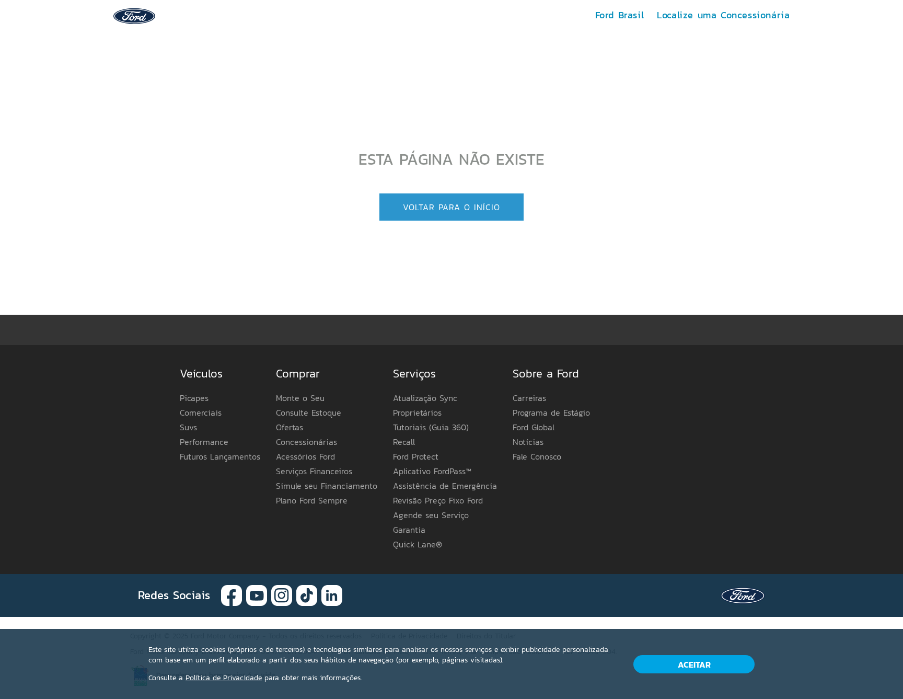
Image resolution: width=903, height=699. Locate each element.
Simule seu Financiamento (326, 485)
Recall (404, 442)
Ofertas (289, 427)
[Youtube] (256, 595)
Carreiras (529, 398)
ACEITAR (694, 664)
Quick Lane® (417, 544)
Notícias (528, 442)
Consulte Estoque (308, 412)
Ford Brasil (619, 15)
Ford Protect (415, 456)
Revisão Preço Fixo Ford (438, 500)
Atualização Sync (425, 398)
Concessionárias (306, 442)
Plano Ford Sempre (312, 500)
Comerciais (201, 412)
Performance (204, 442)
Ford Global (533, 427)
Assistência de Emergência (445, 485)
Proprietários (417, 412)
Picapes (194, 398)
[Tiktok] (306, 595)
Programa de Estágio (551, 412)
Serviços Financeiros (314, 471)
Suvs (188, 427)
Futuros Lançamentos (220, 456)
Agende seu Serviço (431, 515)
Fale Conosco (537, 456)
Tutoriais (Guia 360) (431, 427)
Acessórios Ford (305, 456)
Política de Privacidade (224, 677)
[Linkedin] (331, 595)
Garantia (409, 529)
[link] (134, 15)
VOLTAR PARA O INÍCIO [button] (451, 207)
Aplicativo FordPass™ (432, 471)
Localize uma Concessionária (723, 15)
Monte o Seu (300, 398)
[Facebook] (231, 595)
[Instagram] (281, 595)
